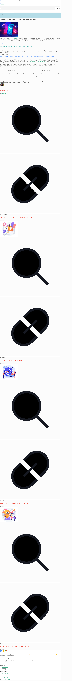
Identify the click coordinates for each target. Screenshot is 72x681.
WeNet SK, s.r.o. (5, 667)
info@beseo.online (5, 673)
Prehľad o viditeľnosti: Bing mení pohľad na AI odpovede (14, 646)
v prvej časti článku (13, 38)
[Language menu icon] (0, 8)
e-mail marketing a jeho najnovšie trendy (38, 61)
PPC (3, 15)
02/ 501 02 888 (5, 677)
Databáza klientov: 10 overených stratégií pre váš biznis (14, 503)
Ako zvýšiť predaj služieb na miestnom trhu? (11, 360)
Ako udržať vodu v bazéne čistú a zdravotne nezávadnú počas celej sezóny (17, 660)
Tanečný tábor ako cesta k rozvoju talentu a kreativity (12, 661)
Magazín (4, 14)
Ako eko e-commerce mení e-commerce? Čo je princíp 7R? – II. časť (15, 16)
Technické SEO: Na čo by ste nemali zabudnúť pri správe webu (16, 217)
